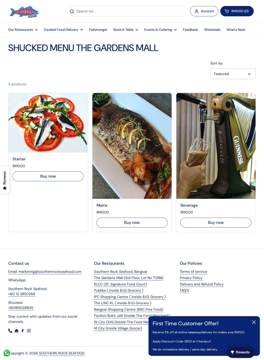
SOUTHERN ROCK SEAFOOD (61, 353)
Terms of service (193, 271)
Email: (13, 271)
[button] (237, 11)
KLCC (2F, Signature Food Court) (120, 284)
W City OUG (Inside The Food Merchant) (127, 322)
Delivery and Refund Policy (202, 284)
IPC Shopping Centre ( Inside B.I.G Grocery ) (130, 296)
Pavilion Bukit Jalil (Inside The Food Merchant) (132, 315)
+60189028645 (20, 307)
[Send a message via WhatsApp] (7, 353)
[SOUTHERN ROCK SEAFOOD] (24, 11)
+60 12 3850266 (21, 294)
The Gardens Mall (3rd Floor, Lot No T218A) (128, 277)
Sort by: (217, 63)
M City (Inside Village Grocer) (118, 328)
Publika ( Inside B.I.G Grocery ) (118, 290)
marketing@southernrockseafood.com (50, 271)
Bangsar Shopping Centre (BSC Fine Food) (128, 309)
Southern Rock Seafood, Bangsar (120, 271)
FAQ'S (184, 290)
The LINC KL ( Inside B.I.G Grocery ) (122, 303)
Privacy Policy (191, 277)
